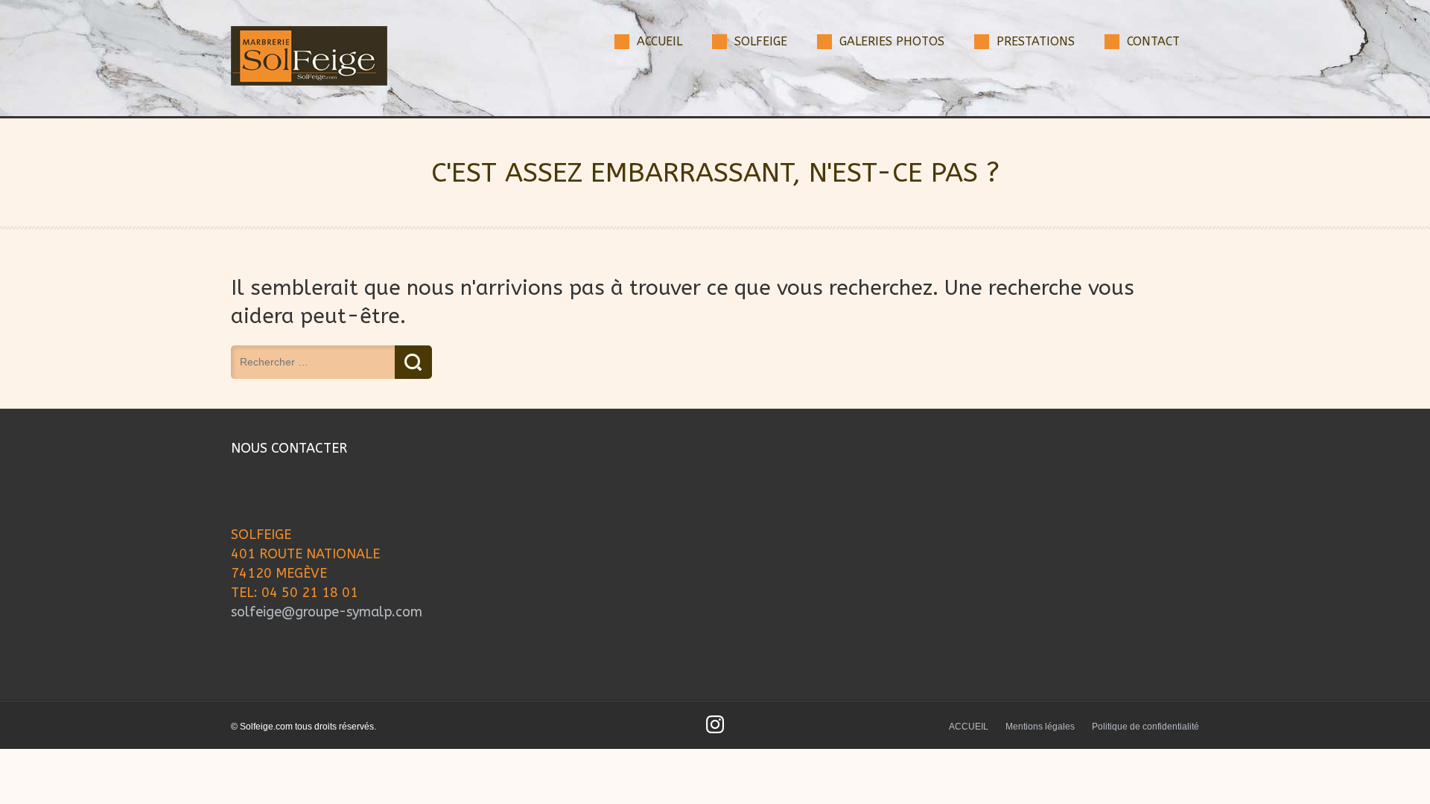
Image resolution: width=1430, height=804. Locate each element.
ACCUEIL (659, 41)
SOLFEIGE (760, 41)
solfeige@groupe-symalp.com (326, 612)
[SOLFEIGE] (309, 82)
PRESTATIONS (1036, 41)
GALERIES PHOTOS (891, 41)
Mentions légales (1040, 726)
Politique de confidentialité (1145, 726)
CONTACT (1153, 41)
